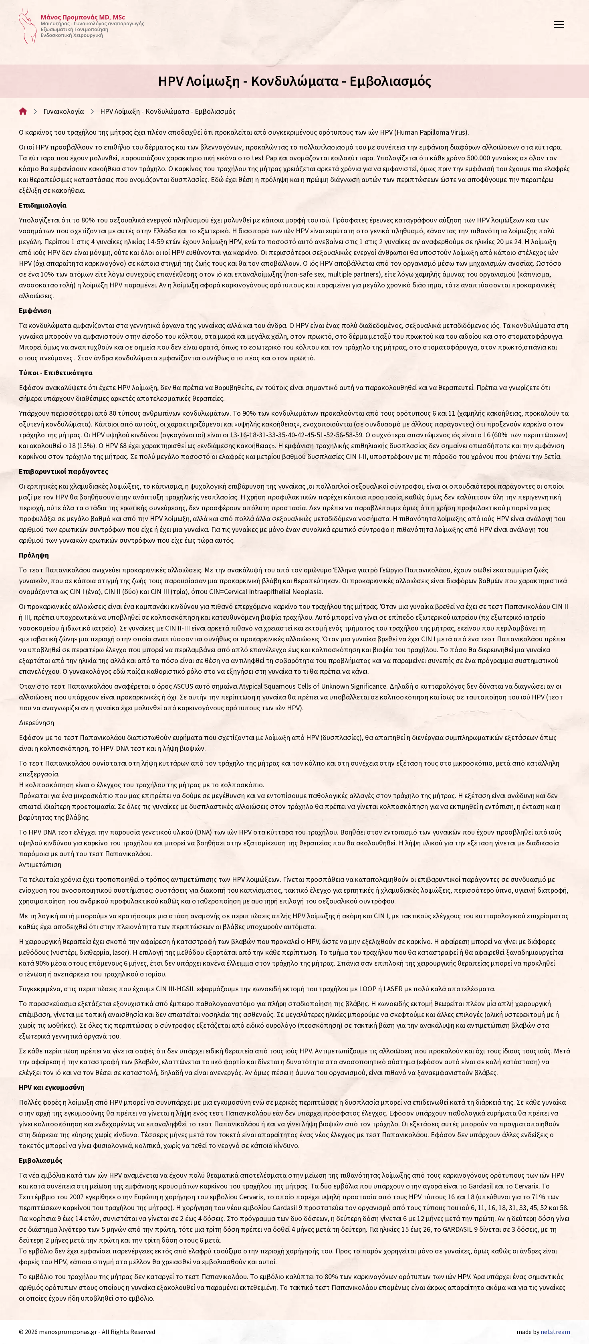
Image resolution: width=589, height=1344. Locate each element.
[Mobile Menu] (559, 26)
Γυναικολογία (63, 112)
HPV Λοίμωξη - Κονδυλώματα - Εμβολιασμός (168, 112)
